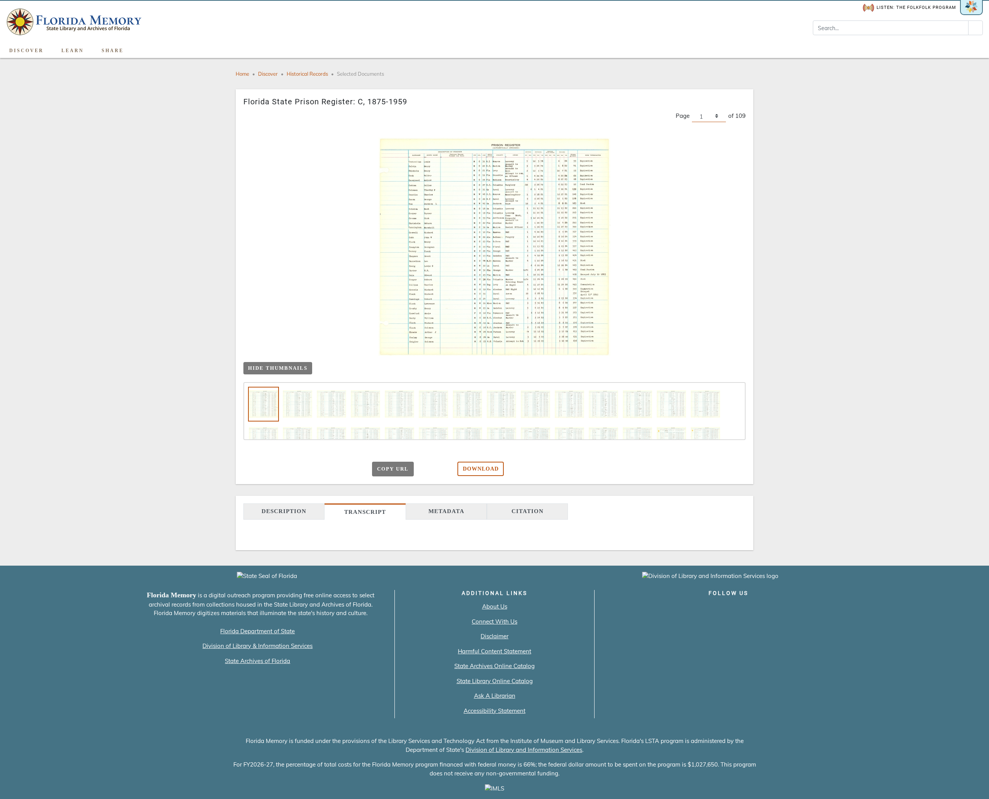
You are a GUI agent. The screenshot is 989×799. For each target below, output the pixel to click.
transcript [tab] (365, 512)
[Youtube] (750, 609)
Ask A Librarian (494, 695)
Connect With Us (494, 621)
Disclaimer (494, 636)
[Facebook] (684, 609)
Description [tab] (284, 511)
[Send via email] (287, 469)
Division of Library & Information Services (257, 645)
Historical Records (307, 74)
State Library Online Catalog (495, 681)
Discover (26, 50)
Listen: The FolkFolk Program (916, 7)
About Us (494, 606)
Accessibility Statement (494, 710)
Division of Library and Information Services (524, 749)
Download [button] (481, 469)
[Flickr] (772, 609)
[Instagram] (728, 609)
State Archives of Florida (257, 661)
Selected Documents (360, 74)
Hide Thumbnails (278, 368)
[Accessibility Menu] (975, 48)
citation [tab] (527, 511)
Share (113, 50)
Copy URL (393, 469)
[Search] (975, 27)
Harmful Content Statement (494, 651)
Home (242, 74)
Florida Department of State (257, 631)
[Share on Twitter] (317, 469)
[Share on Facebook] (302, 469)
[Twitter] (706, 609)
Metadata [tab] (446, 511)
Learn (72, 50)
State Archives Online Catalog (494, 666)
